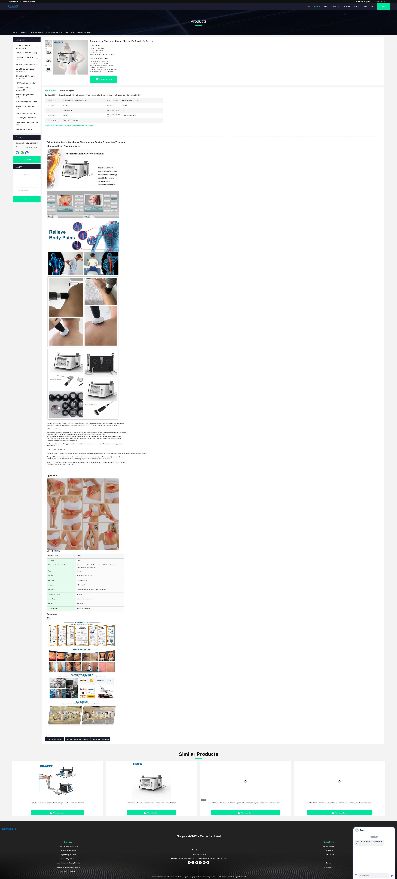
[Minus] (392, 830)
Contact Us (346, 6)
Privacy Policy (328, 867)
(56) (25, 70)
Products (317, 6)
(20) (26, 118)
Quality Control (329, 855)
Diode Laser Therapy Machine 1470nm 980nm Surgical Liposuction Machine (245, 803)
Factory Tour (329, 850)
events (356, 6)
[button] (48, 71)
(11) (26, 113)
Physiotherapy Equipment (100, 739)
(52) (23, 89)
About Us (336, 6)
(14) (27, 124)
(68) (26, 102)
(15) (24, 129)
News (329, 859)
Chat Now (27, 159)
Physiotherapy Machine (35, 32)
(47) (25, 83)
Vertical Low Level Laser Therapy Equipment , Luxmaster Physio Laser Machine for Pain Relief (57, 803)
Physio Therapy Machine (54, 739)
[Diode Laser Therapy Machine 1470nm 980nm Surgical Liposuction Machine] (245, 781)
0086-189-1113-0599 (383, 1)
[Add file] (356, 875)
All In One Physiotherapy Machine (77, 739)
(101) (25, 107)
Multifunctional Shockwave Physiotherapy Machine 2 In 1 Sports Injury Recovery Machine (151, 803)
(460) (24, 59)
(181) (26, 53)
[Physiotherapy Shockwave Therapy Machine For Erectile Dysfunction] (70, 57)
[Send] (391, 875)
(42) (26, 64)
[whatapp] (22, 153)
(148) (25, 96)
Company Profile (328, 846)
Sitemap (328, 863)
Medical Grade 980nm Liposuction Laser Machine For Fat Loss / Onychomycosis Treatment (339, 803)
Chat (383, 6)
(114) (23, 47)
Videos (326, 6)
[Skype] (17, 153)
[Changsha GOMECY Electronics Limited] (13, 6)
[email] (27, 153)
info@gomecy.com (364, 1)
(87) (25, 77)
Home (308, 6)
